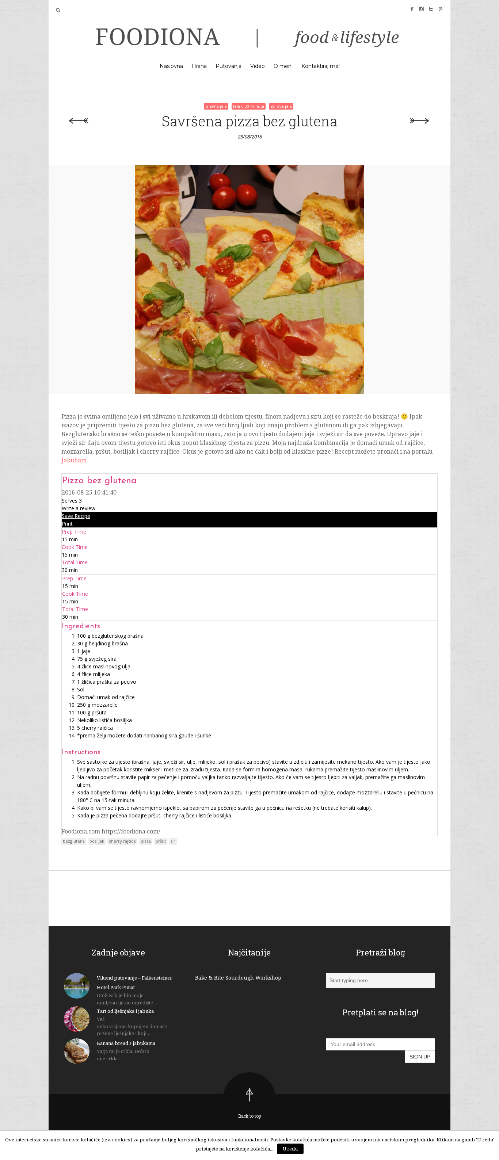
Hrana (199, 66)
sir (173, 841)
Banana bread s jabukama (126, 1043)
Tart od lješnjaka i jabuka (125, 1011)
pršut (161, 841)
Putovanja (228, 66)
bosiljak (96, 841)
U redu (290, 1148)
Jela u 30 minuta (248, 106)
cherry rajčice (122, 841)
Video (257, 66)
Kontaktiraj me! (320, 66)
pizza (146, 841)
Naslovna (171, 66)
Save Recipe (76, 515)
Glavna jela (216, 106)
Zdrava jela (281, 106)
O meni (283, 66)
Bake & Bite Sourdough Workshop (238, 977)
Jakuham (74, 460)
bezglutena (74, 841)
